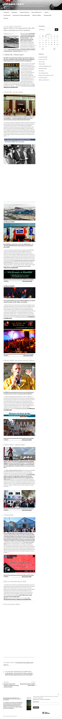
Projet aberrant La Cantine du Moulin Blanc (21, 15)
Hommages (6, 18)
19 (51, 42)
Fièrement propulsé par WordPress (10, 716)
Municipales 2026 (47, 15)
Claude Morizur (17, 26)
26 (51, 44)
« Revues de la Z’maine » (24, 12)
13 (54, 40)
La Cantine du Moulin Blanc (44, 66)
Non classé (41, 70)
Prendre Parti (14, 4)
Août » (54, 48)
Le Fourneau (26, 674)
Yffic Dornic (29, 675)
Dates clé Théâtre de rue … (37, 12)
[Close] (59, 694)
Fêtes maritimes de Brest (20, 673)
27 (54, 44)
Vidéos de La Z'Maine (43, 79)
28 (57, 44)
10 (45, 40)
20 (54, 42)
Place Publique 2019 (43, 73)
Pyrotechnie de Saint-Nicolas (17, 675)
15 (39, 42)
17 (45, 42)
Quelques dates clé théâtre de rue (22, 671)
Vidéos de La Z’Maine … (37, 15)
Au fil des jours (14, 12)
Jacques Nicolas (18, 674)
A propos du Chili (7, 15)
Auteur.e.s (47, 12)
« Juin (43, 48)
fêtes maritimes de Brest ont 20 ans (14, 470)
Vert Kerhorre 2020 (42, 77)
